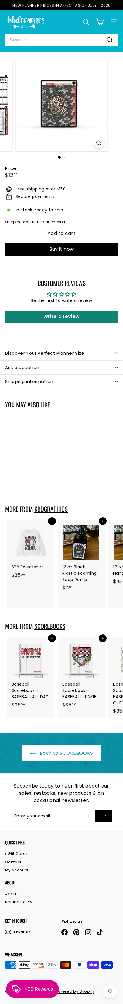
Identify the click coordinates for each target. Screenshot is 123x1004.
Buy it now (61, 249)
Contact (13, 862)
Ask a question (22, 367)
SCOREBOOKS (49, 626)
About (11, 894)
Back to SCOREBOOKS (66, 753)
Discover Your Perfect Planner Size (44, 353)
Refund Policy (19, 902)
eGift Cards (16, 853)
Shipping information (29, 381)
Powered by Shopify (74, 991)
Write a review (61, 316)
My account (17, 870)
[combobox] (61, 40)
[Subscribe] (103, 816)
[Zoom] (98, 142)
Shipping (13, 222)
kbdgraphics (51, 508)
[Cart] (100, 22)
